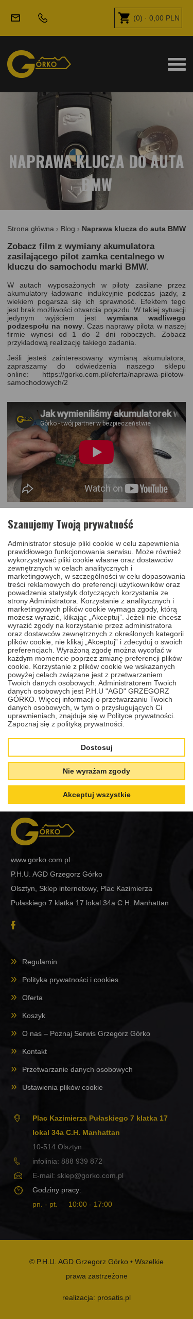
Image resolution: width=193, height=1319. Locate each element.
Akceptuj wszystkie (97, 794)
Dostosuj (97, 747)
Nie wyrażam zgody (96, 771)
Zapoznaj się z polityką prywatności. (66, 724)
